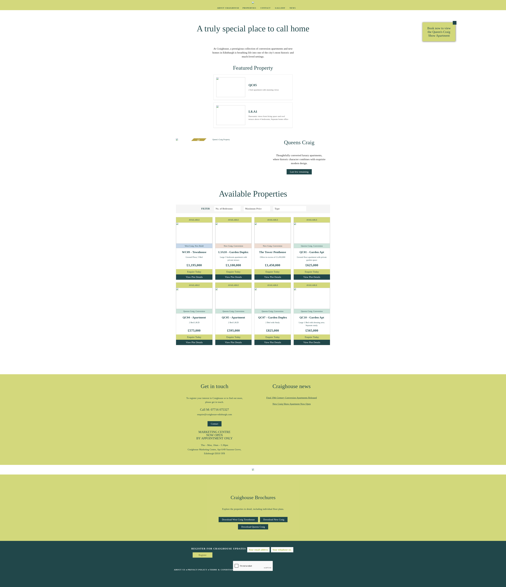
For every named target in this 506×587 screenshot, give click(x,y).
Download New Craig (273, 519)
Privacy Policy (197, 570)
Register (202, 555)
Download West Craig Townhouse (238, 519)
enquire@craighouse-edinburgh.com (214, 414)
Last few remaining (299, 171)
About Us (179, 570)
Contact (214, 423)
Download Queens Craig (253, 526)
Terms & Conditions (222, 570)
